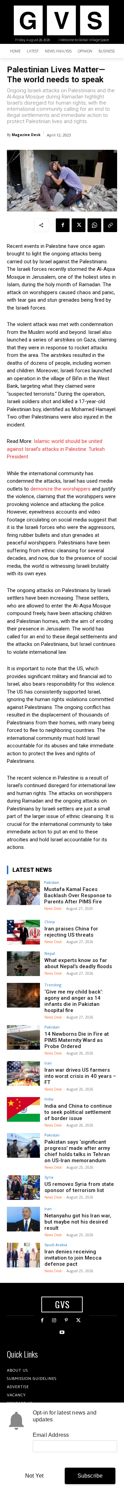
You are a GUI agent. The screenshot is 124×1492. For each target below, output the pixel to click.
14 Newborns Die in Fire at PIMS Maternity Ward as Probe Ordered (76, 1040)
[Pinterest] (66, 1320)
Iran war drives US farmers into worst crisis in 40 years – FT (80, 1076)
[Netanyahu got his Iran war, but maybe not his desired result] (23, 1219)
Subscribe (90, 1476)
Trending (52, 985)
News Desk (53, 908)
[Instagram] (54, 1320)
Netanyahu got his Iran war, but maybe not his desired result (77, 1222)
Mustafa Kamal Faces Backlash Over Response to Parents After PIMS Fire (78, 895)
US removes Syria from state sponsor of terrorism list (79, 1187)
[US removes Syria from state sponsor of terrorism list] (23, 1187)
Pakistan (51, 882)
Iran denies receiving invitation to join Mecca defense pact (73, 1258)
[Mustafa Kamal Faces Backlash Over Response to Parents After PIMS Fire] (23, 892)
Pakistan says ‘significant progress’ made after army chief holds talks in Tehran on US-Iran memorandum (77, 1151)
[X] (78, 225)
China (49, 922)
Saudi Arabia (55, 1245)
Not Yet (34, 1476)
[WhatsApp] (94, 225)
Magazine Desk (26, 134)
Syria (48, 1177)
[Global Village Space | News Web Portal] (61, 20)
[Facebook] (63, 225)
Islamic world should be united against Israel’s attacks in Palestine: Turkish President (56, 449)
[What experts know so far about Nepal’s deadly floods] (23, 963)
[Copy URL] (110, 225)
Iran (48, 1063)
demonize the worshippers (60, 489)
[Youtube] (62, 1332)
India (48, 1099)
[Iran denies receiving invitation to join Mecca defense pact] (23, 1255)
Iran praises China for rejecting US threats (71, 932)
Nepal (49, 953)
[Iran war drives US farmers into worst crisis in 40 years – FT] (23, 1073)
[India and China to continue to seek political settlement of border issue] (23, 1109)
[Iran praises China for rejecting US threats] (23, 932)
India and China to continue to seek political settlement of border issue (78, 1112)
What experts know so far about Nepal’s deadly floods (78, 963)
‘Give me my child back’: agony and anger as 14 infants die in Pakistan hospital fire (73, 1001)
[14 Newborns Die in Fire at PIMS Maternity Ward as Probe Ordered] (23, 1037)
